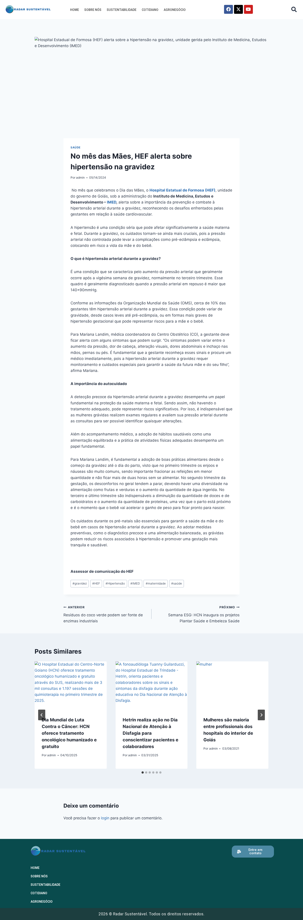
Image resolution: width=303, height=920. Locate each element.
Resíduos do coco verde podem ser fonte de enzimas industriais (103, 614)
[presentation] (71, 685)
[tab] (143, 772)
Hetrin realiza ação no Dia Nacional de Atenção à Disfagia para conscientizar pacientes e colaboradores (150, 733)
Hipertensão (115, 583)
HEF (96, 583)
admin (80, 177)
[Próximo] (261, 715)
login (105, 818)
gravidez (80, 583)
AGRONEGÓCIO (175, 10)
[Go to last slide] (41, 715)
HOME (74, 10)
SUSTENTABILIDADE (121, 10)
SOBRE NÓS (92, 10)
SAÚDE (76, 147)
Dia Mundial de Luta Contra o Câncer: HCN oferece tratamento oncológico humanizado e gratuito (69, 733)
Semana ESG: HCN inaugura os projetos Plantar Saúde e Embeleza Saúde (204, 614)
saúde (176, 583)
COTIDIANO (150, 10)
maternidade (156, 583)
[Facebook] (228, 9)
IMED (111, 202)
